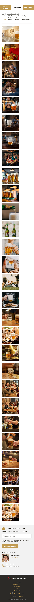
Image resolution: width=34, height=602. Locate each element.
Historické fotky (26, 19)
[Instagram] (23, 593)
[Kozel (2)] (10, 388)
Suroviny (10, 19)
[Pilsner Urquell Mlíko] (10, 123)
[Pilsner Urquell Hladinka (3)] (10, 264)
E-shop (17, 588)
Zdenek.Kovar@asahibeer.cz (11, 566)
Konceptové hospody (21, 17)
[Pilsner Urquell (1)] (10, 69)
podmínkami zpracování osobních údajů (19, 540)
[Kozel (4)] (10, 353)
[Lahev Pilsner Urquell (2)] (10, 229)
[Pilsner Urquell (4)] (10, 495)
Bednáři (17, 19)
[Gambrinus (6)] (10, 424)
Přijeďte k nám (17, 590)
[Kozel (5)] (10, 335)
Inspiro (21, 596)
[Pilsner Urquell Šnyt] (10, 140)
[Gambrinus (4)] (10, 459)
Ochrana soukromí (17, 584)
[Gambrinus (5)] (10, 441)
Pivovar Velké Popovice (10, 15)
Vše (3, 14)
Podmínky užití (17, 582)
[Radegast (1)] (10, 176)
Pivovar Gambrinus (9, 17)
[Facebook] (10, 593)
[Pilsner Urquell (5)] (10, 317)
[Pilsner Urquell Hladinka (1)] (10, 105)
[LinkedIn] (19, 593)
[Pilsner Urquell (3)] (10, 158)
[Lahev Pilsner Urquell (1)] (10, 211)
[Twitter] (14, 593)
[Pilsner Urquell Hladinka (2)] (10, 247)
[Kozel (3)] (10, 371)
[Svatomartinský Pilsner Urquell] (10, 300)
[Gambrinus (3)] (10, 477)
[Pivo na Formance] (10, 282)
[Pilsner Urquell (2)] (10, 87)
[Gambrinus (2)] (10, 52)
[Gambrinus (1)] (10, 34)
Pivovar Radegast (22, 15)
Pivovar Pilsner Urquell (13, 14)
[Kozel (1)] (10, 406)
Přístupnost (17, 586)
